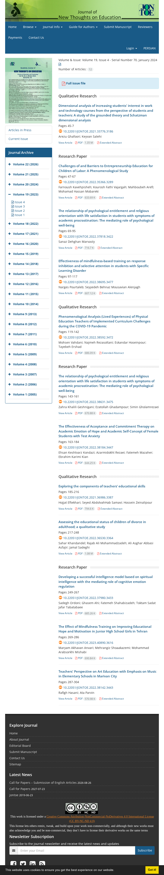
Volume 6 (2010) (25, 344)
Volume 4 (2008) (25, 364)
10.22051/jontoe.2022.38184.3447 (88, 447)
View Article (65, 142)
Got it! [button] (152, 869)
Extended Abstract (110, 142)
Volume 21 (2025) (25, 174)
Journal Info (51, 27)
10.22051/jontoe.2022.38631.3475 (88, 402)
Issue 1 (19, 215)
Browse (28, 27)
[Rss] (42, 863)
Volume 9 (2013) (25, 314)
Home (12, 27)
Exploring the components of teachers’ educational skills (102, 486)
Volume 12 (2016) (25, 284)
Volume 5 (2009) (25, 354)
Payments (15, 37)
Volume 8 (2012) (25, 324)
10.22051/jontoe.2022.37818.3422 (88, 236)
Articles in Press (20, 130)
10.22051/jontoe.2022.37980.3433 (88, 598)
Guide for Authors (82, 27)
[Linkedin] (33, 863)
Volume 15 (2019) (25, 254)
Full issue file (75, 83)
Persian (150, 48)
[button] (115, 870)
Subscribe (145, 850)
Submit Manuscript (118, 27)
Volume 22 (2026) (25, 164)
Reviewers (145, 27)
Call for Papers (19, 789)
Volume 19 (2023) (25, 194)
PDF (85, 142)
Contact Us (36, 37)
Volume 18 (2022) (25, 224)
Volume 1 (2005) (25, 394)
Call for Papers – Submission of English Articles (43, 783)
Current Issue (18, 139)
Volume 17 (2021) (25, 234)
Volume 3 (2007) (25, 374)
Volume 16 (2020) (25, 244)
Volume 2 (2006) (25, 384)
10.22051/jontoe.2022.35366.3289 (88, 182)
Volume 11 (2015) (25, 294)
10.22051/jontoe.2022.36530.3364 (88, 538)
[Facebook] (14, 863)
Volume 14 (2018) (25, 264)
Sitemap (15, 764)
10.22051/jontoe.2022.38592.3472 (88, 337)
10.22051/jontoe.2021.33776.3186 (88, 131)
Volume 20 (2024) (25, 184)
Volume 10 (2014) (25, 304)
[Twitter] (24, 863)
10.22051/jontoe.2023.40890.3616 (88, 643)
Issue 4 (19, 202)
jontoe (13, 795)
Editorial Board (20, 746)
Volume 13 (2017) (25, 274)
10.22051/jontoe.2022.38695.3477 (88, 282)
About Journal (19, 739)
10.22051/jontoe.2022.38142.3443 (88, 687)
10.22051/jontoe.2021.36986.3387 (88, 497)
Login (130, 48)
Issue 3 (19, 206)
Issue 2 (19, 211)
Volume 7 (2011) (25, 334)
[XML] (60, 64)
